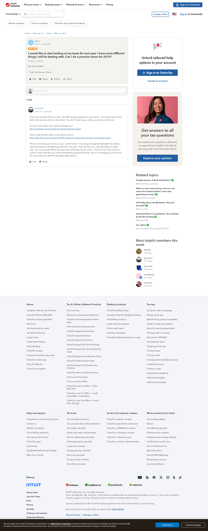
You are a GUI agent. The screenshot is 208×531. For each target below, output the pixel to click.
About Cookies (73, 515)
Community (12, 14)
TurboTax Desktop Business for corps (124, 337)
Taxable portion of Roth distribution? (153, 180)
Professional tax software (158, 432)
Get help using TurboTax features (70, 23)
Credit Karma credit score (158, 441)
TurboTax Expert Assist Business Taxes (84, 356)
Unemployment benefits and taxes (162, 360)
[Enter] (24, 14)
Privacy (29, 505)
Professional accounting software (161, 437)
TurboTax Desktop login (118, 310)
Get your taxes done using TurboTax (152, 228)
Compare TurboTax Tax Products (41, 310)
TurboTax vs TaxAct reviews (119, 437)
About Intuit (32, 492)
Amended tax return (156, 342)
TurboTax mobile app (36, 360)
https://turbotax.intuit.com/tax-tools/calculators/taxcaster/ (55, 129)
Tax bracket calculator (76, 428)
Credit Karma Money (36, 342)
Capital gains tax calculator (79, 450)
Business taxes (52, 4)
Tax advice (141, 225)
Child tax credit (154, 369)
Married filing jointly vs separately (162, 319)
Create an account (158, 81)
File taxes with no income (158, 333)
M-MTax (147, 250)
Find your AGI (153, 355)
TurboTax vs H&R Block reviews (121, 428)
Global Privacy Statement (61, 524)
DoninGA (148, 266)
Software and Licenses (36, 513)
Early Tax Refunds (34, 364)
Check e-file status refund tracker (81, 432)
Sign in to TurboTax (159, 72)
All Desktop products (116, 319)
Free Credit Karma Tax (157, 446)
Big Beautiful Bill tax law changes (42, 450)
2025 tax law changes (156, 382)
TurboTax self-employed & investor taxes (82, 320)
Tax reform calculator (76, 464)
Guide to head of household (160, 324)
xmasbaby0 (149, 274)
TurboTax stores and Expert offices (82, 372)
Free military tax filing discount (81, 326)
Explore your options (157, 158)
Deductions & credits (145, 198)
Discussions (38, 33)
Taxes (48, 33)
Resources (94, 4)
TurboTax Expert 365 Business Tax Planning (82, 366)
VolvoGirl (39, 108)
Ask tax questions (16, 23)
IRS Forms (31, 324)
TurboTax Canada (34, 351)
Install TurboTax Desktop (118, 324)
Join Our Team (33, 496)
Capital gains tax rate (156, 346)
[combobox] (43, 14)
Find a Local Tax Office (77, 381)
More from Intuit (154, 450)
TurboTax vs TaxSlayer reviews (120, 432)
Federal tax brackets (156, 377)
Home (27, 33)
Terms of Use (118, 509)
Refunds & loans (74, 4)
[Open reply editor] (77, 90)
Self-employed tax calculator (80, 441)
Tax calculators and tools (78, 419)
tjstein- (38, 41)
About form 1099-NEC (157, 337)
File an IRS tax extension (38, 432)
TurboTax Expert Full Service (80, 340)
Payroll (150, 424)
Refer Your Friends (35, 455)
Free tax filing (73, 310)
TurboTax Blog (33, 346)
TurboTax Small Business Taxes (81, 361)
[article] (77, 135)
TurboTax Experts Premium (79, 336)
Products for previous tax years (40, 355)
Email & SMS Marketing (157, 455)
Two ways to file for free (37, 437)
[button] (160, 14)
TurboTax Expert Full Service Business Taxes (84, 350)
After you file (60, 33)
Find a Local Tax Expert (77, 377)
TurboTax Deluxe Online (40, 72)
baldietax (148, 283)
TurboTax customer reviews (119, 419)
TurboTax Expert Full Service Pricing (83, 344)
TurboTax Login (34, 441)
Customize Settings (193, 525)
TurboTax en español (36, 369)
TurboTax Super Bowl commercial (122, 424)
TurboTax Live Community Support (42, 419)
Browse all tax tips (155, 315)
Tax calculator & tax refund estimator (83, 424)
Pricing (109, 4)
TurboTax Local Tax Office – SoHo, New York (82, 387)
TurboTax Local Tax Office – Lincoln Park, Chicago (83, 402)
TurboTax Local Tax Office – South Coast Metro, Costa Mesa (82, 394)
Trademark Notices (35, 517)
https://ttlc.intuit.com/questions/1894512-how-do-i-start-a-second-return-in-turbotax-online (70, 138)
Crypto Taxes (32, 337)
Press (28, 501)
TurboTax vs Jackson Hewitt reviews (123, 441)
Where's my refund (35, 428)
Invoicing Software (155, 464)
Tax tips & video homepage (159, 310)
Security (30, 509)
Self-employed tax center (38, 328)
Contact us (31, 424)
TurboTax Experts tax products (80, 331)
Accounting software (156, 419)
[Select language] (174, 14)
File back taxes (153, 351)
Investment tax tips (155, 364)
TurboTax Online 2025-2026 (39, 315)
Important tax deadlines (157, 373)
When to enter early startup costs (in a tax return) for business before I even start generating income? (155, 191)
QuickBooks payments (157, 428)
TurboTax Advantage (116, 333)
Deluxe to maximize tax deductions (83, 315)
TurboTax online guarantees (39, 319)
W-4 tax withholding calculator (80, 437)
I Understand (167, 525)
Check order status (115, 328)
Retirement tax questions (147, 184)
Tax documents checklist (78, 459)
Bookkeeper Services (156, 459)
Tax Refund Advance (36, 333)
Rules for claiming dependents (161, 328)
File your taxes (31, 4)
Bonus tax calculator (76, 455)
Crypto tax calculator (76, 446)
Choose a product (39, 23)
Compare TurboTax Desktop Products (124, 315)
